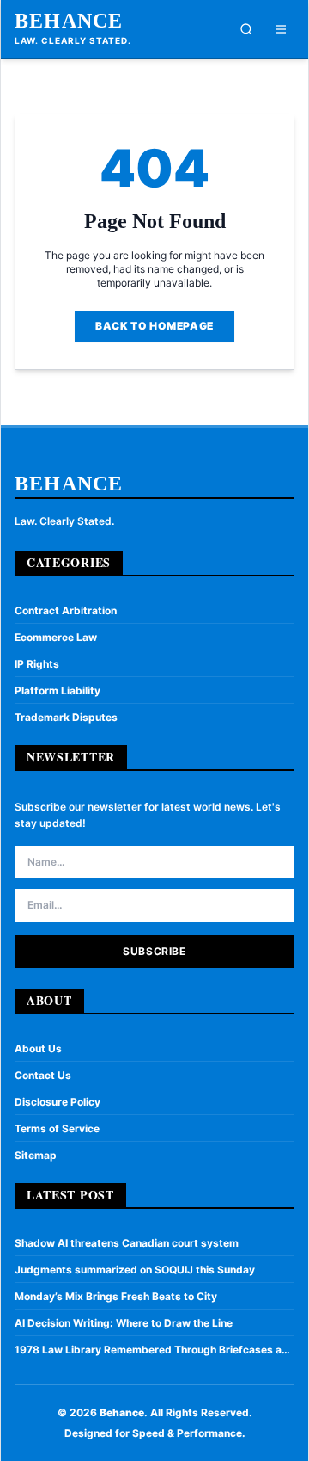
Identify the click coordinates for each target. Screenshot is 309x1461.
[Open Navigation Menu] (280, 29)
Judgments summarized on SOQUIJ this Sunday (135, 1269)
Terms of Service (57, 1128)
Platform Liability (57, 690)
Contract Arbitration (66, 610)
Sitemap (36, 1155)
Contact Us (43, 1075)
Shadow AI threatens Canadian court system (127, 1242)
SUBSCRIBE (154, 951)
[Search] (246, 29)
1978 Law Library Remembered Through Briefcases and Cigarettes (154, 1350)
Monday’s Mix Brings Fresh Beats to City (116, 1296)
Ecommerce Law (56, 637)
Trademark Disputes (66, 717)
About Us (38, 1048)
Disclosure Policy (57, 1101)
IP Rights (37, 663)
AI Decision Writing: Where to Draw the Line (124, 1322)
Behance (69, 20)
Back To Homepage (154, 325)
